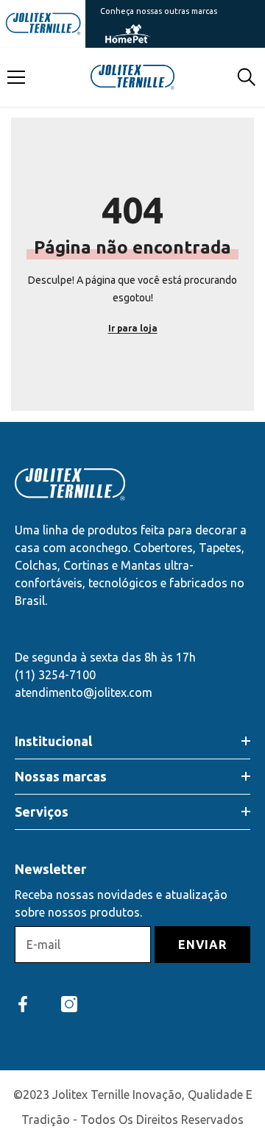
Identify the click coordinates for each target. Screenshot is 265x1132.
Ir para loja (133, 328)
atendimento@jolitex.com (83, 692)
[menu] (16, 77)
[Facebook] (22, 1004)
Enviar (202, 944)
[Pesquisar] (247, 77)
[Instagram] (69, 1004)
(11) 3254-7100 (55, 674)
